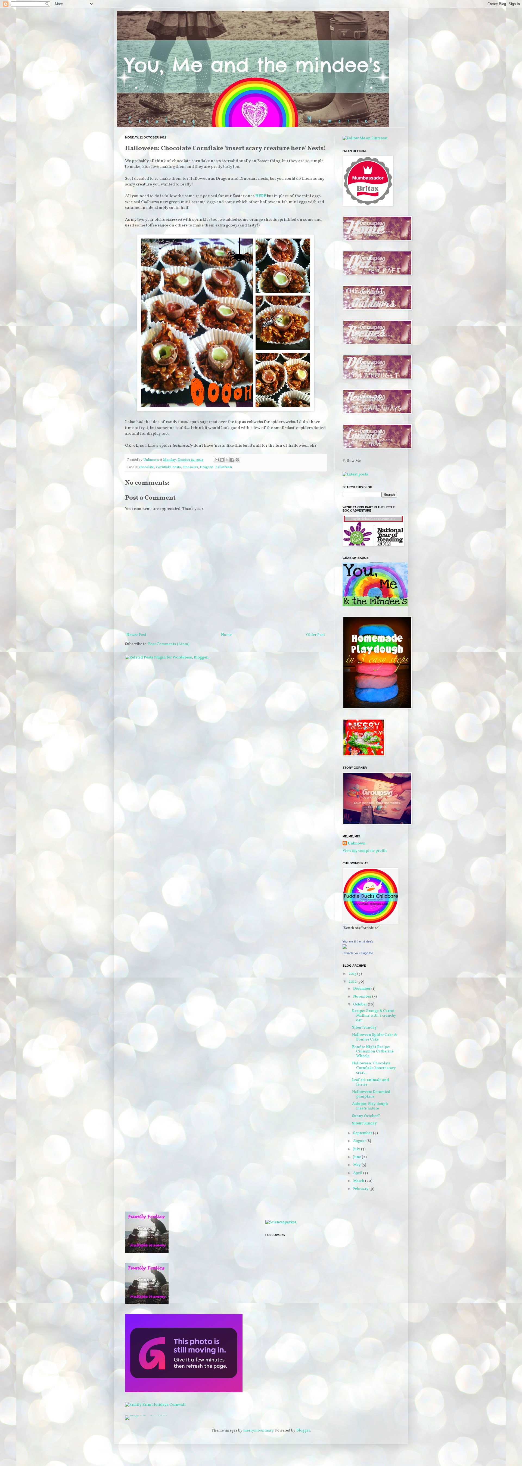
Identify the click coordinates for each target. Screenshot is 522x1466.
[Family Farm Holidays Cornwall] (155, 1404)
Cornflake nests (168, 467)
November (362, 996)
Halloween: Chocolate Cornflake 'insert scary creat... (374, 1068)
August (359, 1141)
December (362, 988)
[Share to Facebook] (232, 459)
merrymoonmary (258, 1430)
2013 (353, 973)
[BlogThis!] (222, 459)
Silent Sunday (364, 1027)
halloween (223, 467)
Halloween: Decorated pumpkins (371, 1094)
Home (226, 635)
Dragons (206, 467)
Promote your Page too (358, 953)
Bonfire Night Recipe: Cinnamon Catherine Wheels (373, 1052)
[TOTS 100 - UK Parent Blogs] (147, 1415)
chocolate (146, 467)
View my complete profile (365, 850)
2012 (353, 981)
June (357, 1157)
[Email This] (216, 459)
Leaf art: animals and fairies (370, 1082)
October (360, 1004)
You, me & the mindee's (358, 941)
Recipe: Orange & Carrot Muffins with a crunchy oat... (374, 1015)
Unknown (356, 843)
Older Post (315, 635)
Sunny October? (366, 1116)
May (357, 1165)
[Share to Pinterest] (237, 459)
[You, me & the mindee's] (345, 947)
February (361, 1188)
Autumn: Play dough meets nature (370, 1106)
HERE (260, 196)
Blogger (303, 1430)
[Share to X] (227, 459)
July (357, 1149)
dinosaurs (190, 467)
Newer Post (136, 635)
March (359, 1181)
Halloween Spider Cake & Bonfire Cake (374, 1037)
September (363, 1133)
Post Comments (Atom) (168, 644)
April (358, 1173)
